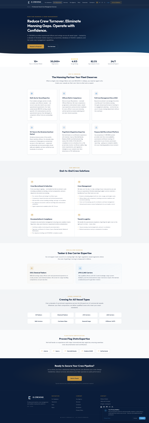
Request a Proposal (35, 46)
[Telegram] (101, 407)
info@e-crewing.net (105, 404)
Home (28, 6)
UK (99, 2)
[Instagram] (109, 407)
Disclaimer (78, 407)
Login (108, 2)
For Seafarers (48, 2)
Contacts (92, 2)
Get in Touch (74, 378)
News (53, 407)
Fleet (79, 2)
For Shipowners (57, 2)
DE (102, 2)
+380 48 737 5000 (105, 401)
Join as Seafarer (116, 2)
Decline (135, 418)
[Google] (112, 407)
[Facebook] (104, 407)
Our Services (51, 46)
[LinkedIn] (107, 407)
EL (104, 2)
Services (65, 2)
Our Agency (73, 2)
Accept (142, 418)
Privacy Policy (79, 410)
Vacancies (85, 2)
